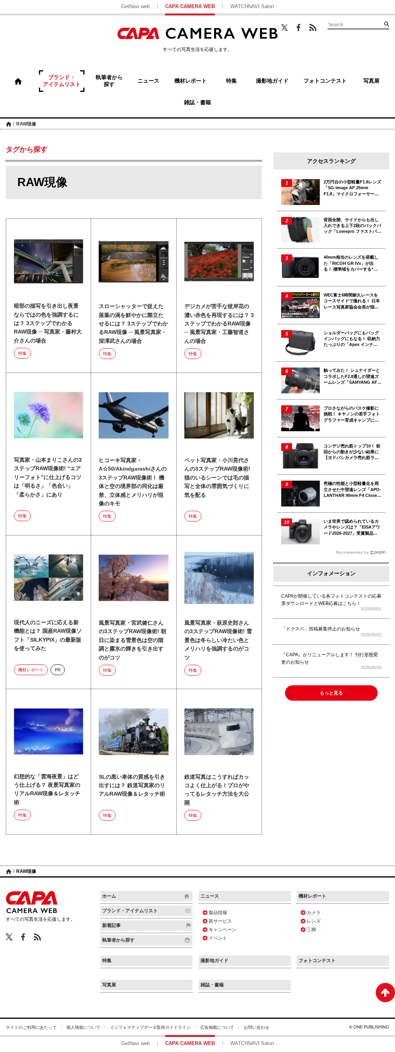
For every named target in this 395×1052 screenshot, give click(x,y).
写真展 (109, 985)
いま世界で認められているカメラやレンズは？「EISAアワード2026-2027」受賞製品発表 (352, 527)
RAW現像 (26, 124)
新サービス (220, 921)
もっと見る (331, 693)
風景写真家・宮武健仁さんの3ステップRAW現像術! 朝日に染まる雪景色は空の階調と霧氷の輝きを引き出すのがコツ (132, 640)
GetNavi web (135, 6)
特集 (22, 353)
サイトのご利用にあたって (31, 1027)
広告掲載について (217, 1027)
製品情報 (218, 912)
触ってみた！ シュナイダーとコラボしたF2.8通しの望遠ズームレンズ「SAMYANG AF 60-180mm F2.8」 (352, 376)
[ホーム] (18, 81)
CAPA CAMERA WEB (190, 6)
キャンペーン (222, 929)
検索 (386, 24)
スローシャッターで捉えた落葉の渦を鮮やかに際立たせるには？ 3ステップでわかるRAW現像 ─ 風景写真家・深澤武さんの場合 (133, 323)
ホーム (9, 124)
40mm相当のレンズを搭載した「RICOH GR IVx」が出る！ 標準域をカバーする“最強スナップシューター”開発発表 (352, 263)
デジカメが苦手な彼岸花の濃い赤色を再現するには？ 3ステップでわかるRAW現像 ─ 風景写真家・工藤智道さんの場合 (219, 323)
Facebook (298, 27)
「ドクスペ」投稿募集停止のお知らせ (320, 629)
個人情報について (83, 1027)
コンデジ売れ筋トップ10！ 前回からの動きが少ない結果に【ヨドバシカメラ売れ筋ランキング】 (352, 452)
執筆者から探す (118, 940)
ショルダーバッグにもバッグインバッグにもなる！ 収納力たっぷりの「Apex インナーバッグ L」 (352, 339)
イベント (218, 938)
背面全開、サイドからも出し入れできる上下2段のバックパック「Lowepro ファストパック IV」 (352, 226)
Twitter (284, 27)
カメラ (314, 912)
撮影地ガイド (214, 960)
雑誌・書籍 (212, 985)
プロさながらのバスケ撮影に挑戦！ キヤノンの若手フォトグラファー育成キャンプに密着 (352, 414)
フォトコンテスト (317, 960)
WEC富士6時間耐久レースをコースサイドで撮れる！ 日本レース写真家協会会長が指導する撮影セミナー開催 (352, 301)
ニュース (210, 896)
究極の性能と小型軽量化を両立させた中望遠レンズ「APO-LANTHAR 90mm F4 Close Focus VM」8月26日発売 (352, 489)
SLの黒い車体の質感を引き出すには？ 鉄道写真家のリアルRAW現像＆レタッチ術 (132, 785)
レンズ (314, 921)
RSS (312, 27)
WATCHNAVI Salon (252, 6)
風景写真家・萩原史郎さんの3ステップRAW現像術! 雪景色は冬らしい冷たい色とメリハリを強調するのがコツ (218, 640)
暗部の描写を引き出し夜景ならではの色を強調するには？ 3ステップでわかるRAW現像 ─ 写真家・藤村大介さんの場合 (48, 323)
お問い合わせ (256, 1027)
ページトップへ (385, 992)
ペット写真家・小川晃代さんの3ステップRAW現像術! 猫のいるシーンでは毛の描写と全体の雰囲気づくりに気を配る (217, 477)
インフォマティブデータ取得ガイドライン (150, 1027)
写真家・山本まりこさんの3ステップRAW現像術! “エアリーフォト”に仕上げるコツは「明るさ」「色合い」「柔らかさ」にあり (48, 477)
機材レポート (31, 669)
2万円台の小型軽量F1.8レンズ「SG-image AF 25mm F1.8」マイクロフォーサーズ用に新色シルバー (352, 188)
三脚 (311, 929)
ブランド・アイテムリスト (130, 910)
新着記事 (111, 925)
